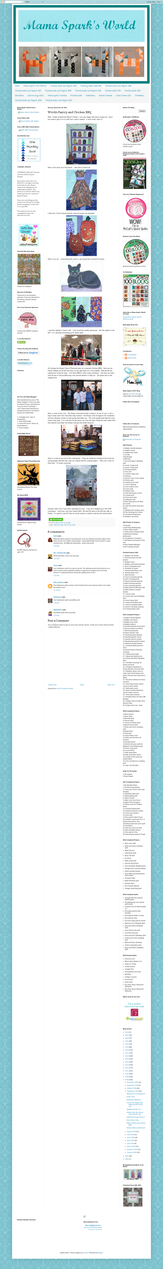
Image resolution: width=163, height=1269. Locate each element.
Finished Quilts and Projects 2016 (58, 91)
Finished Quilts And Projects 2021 (59, 100)
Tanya (55, 565)
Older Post (111, 685)
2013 (127, 1065)
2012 (127, 1068)
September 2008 (133, 1091)
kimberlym (57, 597)
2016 (127, 1056)
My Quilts (72, 525)
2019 (127, 1047)
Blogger (100, 1253)
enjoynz (85, 1253)
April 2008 (130, 1143)
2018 (127, 1050)
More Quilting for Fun (92, 1225)
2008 (127, 1080)
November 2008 (133, 1085)
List (89, 1227)
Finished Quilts (76, 95)
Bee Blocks (19, 95)
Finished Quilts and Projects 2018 (118, 86)
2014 (127, 1062)
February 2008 (132, 1149)
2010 (127, 1074)
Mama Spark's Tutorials (57, 95)
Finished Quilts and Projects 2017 (28, 91)
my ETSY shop (133, 394)
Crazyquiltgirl (132, 355)
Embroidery (139, 95)
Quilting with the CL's (134, 1109)
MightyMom (57, 610)
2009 (127, 1077)
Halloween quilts (59, 525)
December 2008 (133, 1082)
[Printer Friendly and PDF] (56, 520)
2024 (127, 1032)
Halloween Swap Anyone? (136, 1117)
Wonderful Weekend (134, 1100)
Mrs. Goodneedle (59, 553)
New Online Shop (133, 1120)
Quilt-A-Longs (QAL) (36, 95)
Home (17, 86)
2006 (127, 1159)
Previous (95, 1227)
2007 (127, 1156)
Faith (55, 536)
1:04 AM (56, 615)
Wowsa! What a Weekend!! (136, 1128)
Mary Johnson (58, 582)
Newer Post (52, 685)
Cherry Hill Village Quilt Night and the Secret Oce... (135, 1104)
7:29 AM (56, 603)
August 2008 (131, 1131)
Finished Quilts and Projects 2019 (63, 86)
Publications (90, 95)
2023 (127, 1035)
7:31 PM (56, 558)
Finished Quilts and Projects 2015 (88, 91)
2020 (127, 1044)
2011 (127, 1071)
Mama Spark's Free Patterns (35, 86)
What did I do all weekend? (136, 1094)
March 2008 (131, 1146)
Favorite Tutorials (105, 95)
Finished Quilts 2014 (113, 91)
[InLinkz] (85, 1216)
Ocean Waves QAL (123, 95)
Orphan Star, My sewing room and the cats (135, 1113)
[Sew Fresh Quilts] (28, 246)
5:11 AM (56, 575)
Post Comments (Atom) (65, 688)
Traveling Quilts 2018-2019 (90, 86)
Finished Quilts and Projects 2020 (28, 100)
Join (85, 1227)
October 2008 (132, 1088)
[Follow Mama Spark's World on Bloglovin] (28, 354)
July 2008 (130, 1135)
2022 (127, 1038)
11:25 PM (56, 590)
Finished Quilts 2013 (132, 91)
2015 (127, 1059)
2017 (127, 1053)
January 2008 (132, 1152)
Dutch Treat (131, 1097)
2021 (127, 1041)
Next (100, 1227)
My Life (66, 525)
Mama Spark (59, 522)
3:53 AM (56, 546)
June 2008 (131, 1137)
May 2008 (130, 1140)
